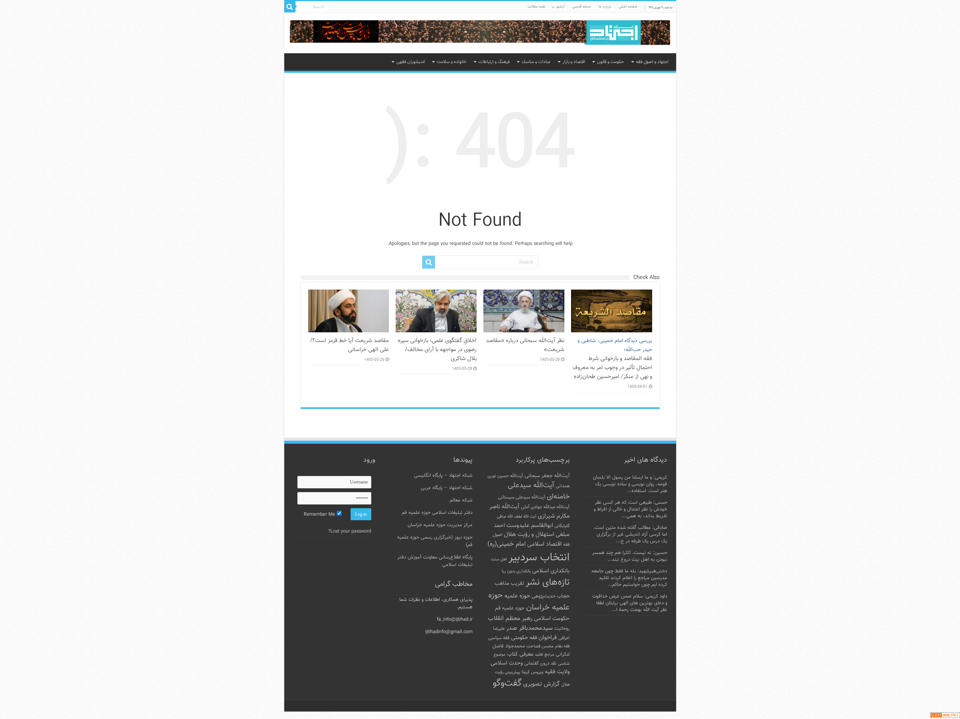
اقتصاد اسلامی (544, 544)
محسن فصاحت (540, 646)
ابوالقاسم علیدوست (529, 525)
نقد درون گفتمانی (540, 663)
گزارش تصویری (541, 684)
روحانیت (562, 628)
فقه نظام (562, 646)
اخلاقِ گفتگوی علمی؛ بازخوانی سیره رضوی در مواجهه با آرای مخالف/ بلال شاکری (437, 349)
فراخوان (547, 637)
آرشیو (560, 6)
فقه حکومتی (524, 637)
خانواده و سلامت (451, 62)
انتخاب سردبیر (539, 557)
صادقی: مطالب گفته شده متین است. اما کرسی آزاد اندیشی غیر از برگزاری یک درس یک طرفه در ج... (630, 534)
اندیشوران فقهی (410, 62)
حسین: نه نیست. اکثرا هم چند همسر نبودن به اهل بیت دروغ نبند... (629, 556)
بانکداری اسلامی (551, 570)
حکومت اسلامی (552, 618)
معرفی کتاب (520, 654)
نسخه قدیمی (581, 6)
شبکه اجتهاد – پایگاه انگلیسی (443, 475)
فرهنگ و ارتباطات (494, 62)
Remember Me (320, 514)
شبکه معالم (461, 500)
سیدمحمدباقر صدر (529, 628)
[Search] (290, 6)
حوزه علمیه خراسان (529, 602)
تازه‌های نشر (548, 582)
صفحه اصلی (628, 6)
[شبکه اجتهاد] (480, 33)
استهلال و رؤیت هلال (529, 534)
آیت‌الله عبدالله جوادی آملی (545, 507)
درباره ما (604, 6)
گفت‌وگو (507, 683)
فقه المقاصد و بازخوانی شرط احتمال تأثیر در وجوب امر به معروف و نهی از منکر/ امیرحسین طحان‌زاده (612, 359)
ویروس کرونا (532, 672)
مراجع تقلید (544, 654)
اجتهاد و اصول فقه (652, 62)
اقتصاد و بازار (573, 62)
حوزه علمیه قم (510, 608)
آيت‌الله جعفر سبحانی (547, 476)
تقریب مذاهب (509, 583)
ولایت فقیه (557, 672)
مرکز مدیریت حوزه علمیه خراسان (440, 525)
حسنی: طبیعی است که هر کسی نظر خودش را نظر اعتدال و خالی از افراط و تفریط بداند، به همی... (630, 509)
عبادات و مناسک (536, 62)
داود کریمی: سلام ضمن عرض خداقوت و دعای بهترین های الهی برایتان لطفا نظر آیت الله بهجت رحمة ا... (629, 603)
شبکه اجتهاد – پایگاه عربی (446, 488)
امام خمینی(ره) (507, 544)
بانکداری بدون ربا (516, 571)
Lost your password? (349, 531)
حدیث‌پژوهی (543, 596)
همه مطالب (536, 6)
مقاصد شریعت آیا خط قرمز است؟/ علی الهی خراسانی (349, 345)
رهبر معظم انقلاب (510, 618)
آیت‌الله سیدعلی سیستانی (521, 497)
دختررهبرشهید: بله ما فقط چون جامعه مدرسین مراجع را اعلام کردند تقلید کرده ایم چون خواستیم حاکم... (629, 577)
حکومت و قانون (610, 62)
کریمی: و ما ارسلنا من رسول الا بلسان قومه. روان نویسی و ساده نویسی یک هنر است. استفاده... (630, 484)
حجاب (563, 596)
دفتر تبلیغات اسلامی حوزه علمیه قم (437, 512)
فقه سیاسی (499, 638)
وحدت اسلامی (506, 663)
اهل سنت (499, 559)
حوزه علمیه (517, 595)
